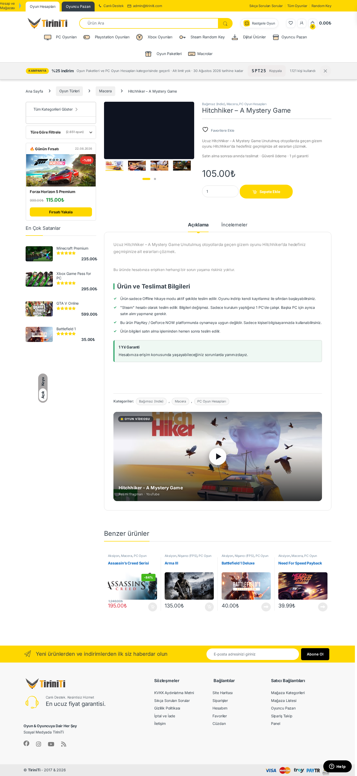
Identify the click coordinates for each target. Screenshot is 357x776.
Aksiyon (113, 556)
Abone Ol (315, 654)
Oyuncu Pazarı (294, 37)
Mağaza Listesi (283, 700)
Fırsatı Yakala (60, 212)
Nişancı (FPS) (187, 556)
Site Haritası (222, 692)
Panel (275, 723)
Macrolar (204, 53)
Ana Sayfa (34, 91)
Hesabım (219, 708)
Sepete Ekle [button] (151, 607)
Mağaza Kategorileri (288, 692)
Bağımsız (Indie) (213, 104)
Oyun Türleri (69, 91)
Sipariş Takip (281, 716)
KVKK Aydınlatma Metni (174, 692)
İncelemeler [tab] (234, 224)
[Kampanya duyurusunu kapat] (325, 71)
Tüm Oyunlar (297, 6)
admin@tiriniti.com (147, 6)
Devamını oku (263, 607)
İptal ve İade (164, 716)
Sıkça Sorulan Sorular (266, 6)
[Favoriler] (290, 23)
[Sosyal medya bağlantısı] (26, 743)
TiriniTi (34, 770)
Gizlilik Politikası (167, 708)
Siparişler (220, 700)
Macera (105, 91)
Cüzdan (219, 723)
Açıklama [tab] (198, 224)
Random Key (321, 6)
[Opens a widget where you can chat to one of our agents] (337, 766)
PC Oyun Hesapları (253, 104)
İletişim (160, 723)
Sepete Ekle (270, 191)
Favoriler (219, 716)
